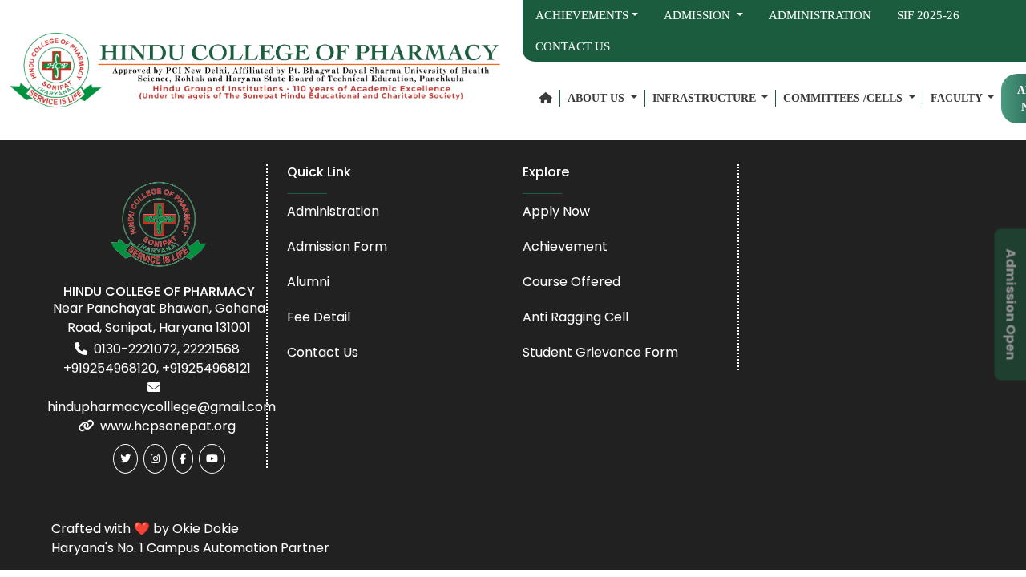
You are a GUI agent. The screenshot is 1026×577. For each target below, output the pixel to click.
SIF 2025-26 (928, 15)
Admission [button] (698, 15)
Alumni (308, 281)
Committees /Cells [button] (844, 98)
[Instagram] (155, 459)
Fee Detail (318, 317)
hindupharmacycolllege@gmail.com (161, 406)
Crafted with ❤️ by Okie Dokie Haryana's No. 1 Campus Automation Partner (190, 538)
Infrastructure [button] (705, 98)
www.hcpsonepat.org (168, 426)
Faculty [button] (958, 98)
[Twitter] (125, 459)
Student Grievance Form (600, 352)
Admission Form (337, 246)
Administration (820, 15)
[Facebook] (182, 459)
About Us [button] (598, 98)
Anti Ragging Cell (575, 317)
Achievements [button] (581, 15)
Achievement (565, 246)
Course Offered (571, 281)
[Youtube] (212, 459)
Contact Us (572, 46)
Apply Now (556, 211)
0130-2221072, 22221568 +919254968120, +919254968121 (157, 358)
